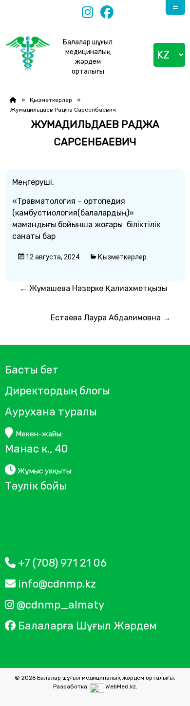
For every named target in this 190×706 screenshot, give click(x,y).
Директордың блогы (57, 390)
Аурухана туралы (51, 411)
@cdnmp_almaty (59, 604)
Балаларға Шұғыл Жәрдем (87, 625)
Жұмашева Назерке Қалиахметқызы (93, 288)
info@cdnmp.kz (56, 583)
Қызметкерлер (51, 100)
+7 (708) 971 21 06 (61, 562)
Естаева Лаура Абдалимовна (111, 317)
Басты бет (31, 369)
